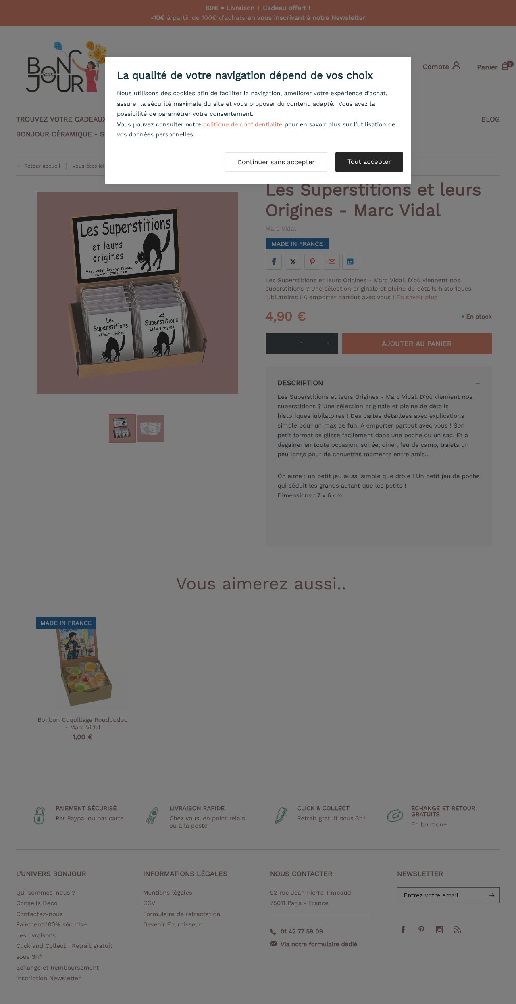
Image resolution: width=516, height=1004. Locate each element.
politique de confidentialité (243, 124)
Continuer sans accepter (276, 162)
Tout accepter (369, 162)
